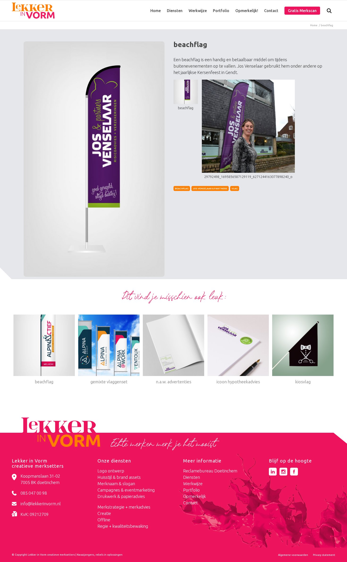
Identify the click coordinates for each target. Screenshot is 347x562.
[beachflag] (94, 159)
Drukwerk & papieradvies (121, 496)
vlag (235, 188)
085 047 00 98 (34, 493)
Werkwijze (193, 483)
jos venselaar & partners (210, 188)
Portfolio (191, 490)
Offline (103, 519)
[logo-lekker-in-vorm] (33, 10)
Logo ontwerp (110, 470)
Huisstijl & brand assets (119, 477)
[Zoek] (329, 11)
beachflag (182, 188)
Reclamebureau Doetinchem (210, 470)
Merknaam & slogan (116, 483)
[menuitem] (155, 10)
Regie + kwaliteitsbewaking (122, 526)
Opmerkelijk (194, 496)
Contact (190, 502)
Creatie (104, 513)
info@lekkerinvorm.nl (41, 503)
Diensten (191, 477)
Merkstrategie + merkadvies (123, 507)
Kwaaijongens (85, 554)
